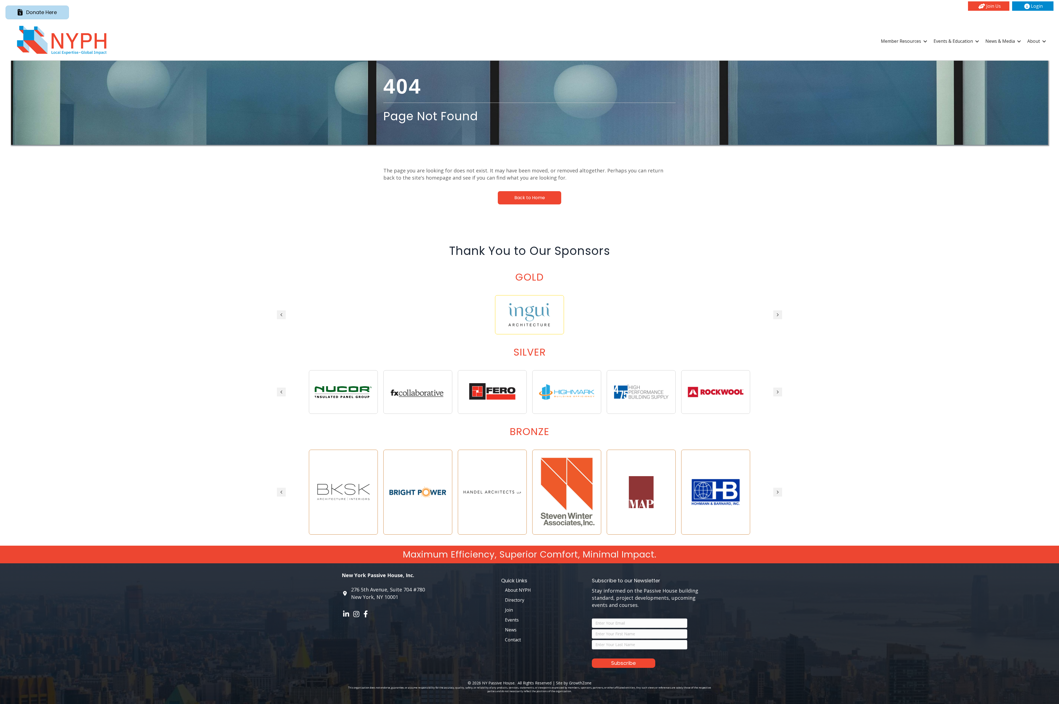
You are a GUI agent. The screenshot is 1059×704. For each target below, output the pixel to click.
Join (509, 610)
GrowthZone (580, 683)
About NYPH (518, 590)
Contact (513, 640)
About (1033, 41)
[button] (988, 6)
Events (512, 620)
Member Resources (901, 41)
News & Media (1000, 41)
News (511, 630)
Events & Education (953, 41)
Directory (514, 600)
